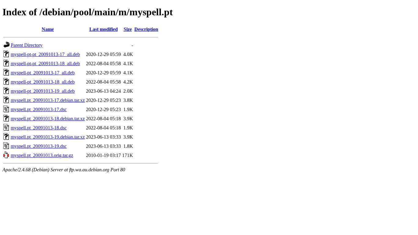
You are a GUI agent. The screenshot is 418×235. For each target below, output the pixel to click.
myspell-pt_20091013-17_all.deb (43, 72)
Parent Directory (27, 45)
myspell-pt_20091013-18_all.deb (43, 81)
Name (48, 29)
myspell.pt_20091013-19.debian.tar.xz (48, 137)
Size (128, 29)
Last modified (103, 29)
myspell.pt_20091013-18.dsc (39, 127)
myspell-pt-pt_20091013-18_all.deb (45, 63)
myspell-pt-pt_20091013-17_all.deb (45, 54)
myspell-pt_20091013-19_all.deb (43, 91)
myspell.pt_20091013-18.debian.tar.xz (48, 118)
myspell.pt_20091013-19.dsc (39, 146)
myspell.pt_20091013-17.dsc (39, 109)
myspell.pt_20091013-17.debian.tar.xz (48, 100)
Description (146, 29)
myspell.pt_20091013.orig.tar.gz (42, 155)
